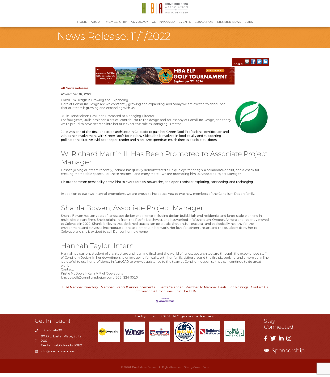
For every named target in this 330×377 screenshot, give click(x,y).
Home (82, 22)
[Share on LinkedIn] (265, 61)
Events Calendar (170, 287)
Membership (116, 22)
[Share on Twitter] (259, 61)
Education (204, 22)
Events (185, 22)
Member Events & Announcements (128, 287)
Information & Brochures (153, 291)
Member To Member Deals (205, 287)
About (96, 22)
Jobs (249, 22)
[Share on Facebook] (253, 61)
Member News (229, 22)
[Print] (247, 61)
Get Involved (163, 22)
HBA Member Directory (80, 287)
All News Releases (74, 88)
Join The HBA (185, 291)
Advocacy (139, 22)
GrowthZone (201, 367)
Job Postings (238, 287)
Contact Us (259, 287)
